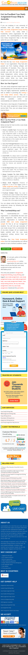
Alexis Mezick (17, 22)
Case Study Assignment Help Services (10, 422)
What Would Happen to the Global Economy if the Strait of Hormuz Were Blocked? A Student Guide (13, 481)
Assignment (19, 272)
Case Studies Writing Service (7, 593)
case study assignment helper (13, 281)
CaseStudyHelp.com (13, 261)
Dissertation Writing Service (7, 418)
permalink (20, 288)
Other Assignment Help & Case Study (10, 610)
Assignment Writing (7, 275)
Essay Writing (17, 275)
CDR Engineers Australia (6, 602)
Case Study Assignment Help (8, 591)
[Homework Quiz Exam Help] (14, 308)
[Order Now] (14, 115)
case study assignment (12, 277)
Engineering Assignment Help (8, 605)
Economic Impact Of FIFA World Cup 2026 (11, 478)
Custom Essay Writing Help (7, 588)
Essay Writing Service (6, 416)
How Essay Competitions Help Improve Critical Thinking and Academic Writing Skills (12, 471)
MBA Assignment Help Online (8, 596)
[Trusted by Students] (14, 391)
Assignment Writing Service (7, 420)
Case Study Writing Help (7, 411)
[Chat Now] (6, 250)
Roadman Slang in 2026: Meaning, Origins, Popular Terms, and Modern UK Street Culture (13, 486)
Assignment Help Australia (7, 585)
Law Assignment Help (6, 607)
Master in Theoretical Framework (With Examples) (13, 489)
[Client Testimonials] (14, 441)
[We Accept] (10, 623)
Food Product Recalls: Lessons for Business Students (14, 484)
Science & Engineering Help (7, 599)
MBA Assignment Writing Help (8, 413)
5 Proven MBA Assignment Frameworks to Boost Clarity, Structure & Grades (13, 492)
